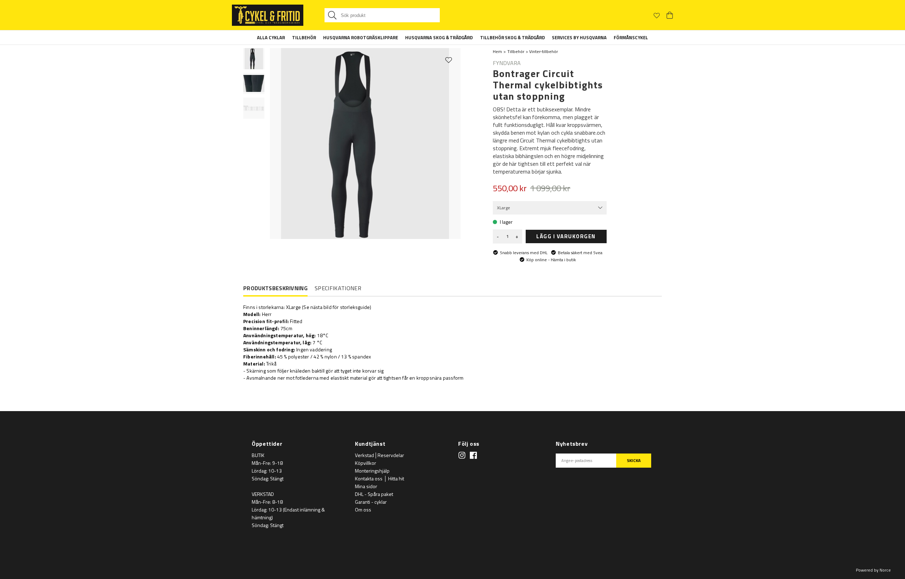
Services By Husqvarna (579, 37)
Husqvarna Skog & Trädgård (439, 37)
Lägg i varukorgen (566, 236)
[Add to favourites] (448, 59)
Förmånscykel (631, 37)
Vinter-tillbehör (543, 51)
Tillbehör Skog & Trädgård (512, 37)
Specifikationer (338, 288)
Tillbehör (304, 37)
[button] (253, 58)
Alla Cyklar (271, 37)
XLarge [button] (503, 207)
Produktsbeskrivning (275, 288)
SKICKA (634, 460)
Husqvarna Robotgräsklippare (360, 37)
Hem (497, 51)
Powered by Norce (873, 570)
